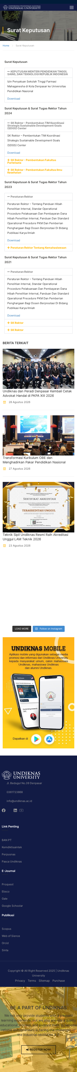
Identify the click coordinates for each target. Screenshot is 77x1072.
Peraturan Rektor (22, 196)
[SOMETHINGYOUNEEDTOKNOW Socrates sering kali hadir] (48, 583)
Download (13, 98)
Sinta (5, 950)
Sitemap (44, 980)
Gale (5, 898)
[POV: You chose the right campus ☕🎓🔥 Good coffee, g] (48, 595)
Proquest (7, 884)
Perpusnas (8, 854)
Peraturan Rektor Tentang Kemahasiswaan (38, 247)
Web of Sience (11, 936)
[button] (38, 73)
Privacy (20, 980)
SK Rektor (17, 322)
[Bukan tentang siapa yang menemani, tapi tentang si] (11, 583)
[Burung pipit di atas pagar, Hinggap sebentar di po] (48, 618)
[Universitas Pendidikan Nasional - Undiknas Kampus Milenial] (22, 7)
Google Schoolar (12, 905)
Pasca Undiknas (12, 861)
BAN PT (7, 840)
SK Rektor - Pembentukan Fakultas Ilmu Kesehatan (34, 171)
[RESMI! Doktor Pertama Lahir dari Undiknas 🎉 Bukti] (48, 560)
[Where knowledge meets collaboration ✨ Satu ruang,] (11, 560)
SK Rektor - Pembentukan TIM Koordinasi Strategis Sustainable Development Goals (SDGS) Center (35, 125)
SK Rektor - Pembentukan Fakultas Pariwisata (31, 161)
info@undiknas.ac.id (19, 801)
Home (6, 45)
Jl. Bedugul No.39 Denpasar (24, 783)
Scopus (6, 928)
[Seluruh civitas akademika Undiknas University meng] (11, 606)
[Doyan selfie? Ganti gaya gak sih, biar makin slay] (48, 572)
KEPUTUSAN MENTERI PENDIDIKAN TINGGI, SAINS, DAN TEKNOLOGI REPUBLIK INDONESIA (37, 73)
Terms (32, 980)
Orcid (5, 943)
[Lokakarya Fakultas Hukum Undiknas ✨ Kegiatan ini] (11, 595)
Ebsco (5, 891)
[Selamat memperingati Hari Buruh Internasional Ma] (11, 618)
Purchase (58, 980)
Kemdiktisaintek (12, 847)
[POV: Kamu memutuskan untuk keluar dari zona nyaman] (11, 572)
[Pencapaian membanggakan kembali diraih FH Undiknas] (48, 606)
